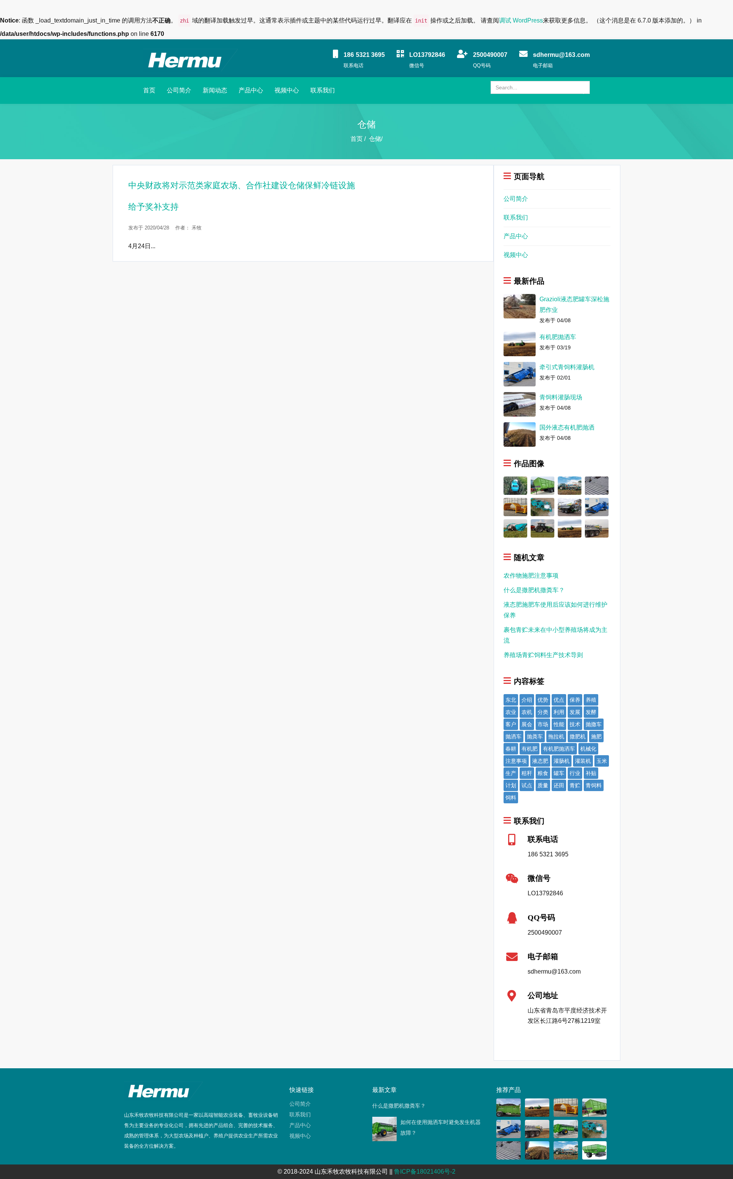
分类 (543, 712)
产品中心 (251, 90)
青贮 (575, 785)
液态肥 (540, 761)
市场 (543, 724)
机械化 (588, 749)
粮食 (543, 773)
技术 (575, 724)
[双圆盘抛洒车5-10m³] (594, 1150)
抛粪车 (535, 736)
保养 (575, 700)
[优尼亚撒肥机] (542, 528)
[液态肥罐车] (569, 485)
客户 (510, 724)
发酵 (591, 712)
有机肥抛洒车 (557, 337)
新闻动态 (215, 90)
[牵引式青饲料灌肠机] (597, 506)
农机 (526, 712)
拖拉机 (556, 736)
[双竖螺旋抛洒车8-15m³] (566, 1129)
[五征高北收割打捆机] (515, 485)
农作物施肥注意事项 (531, 575)
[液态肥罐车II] (569, 506)
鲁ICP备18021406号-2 (424, 1171)
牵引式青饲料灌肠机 (566, 367)
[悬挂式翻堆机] (515, 506)
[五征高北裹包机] (542, 506)
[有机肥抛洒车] (569, 528)
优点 (559, 700)
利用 (559, 712)
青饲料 (594, 785)
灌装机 (583, 761)
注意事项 (516, 761)
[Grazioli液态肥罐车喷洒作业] (597, 528)
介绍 (526, 700)
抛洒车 (513, 736)
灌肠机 (562, 761)
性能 (559, 724)
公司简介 (179, 90)
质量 (543, 785)
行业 (575, 773)
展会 (526, 724)
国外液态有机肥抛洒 (566, 427)
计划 (510, 785)
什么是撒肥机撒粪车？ (534, 590)
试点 (526, 785)
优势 (543, 700)
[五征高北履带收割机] (515, 528)
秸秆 (526, 773)
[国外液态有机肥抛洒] (537, 1150)
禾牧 (197, 228)
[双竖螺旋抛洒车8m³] (508, 1107)
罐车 (559, 773)
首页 (149, 90)
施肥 (596, 736)
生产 (510, 773)
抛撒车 (594, 724)
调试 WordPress (521, 20)
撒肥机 (578, 736)
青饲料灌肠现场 (560, 397)
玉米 (601, 761)
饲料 (510, 798)
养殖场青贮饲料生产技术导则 (543, 655)
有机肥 (529, 749)
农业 (510, 712)
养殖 (591, 700)
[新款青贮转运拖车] (542, 485)
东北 (510, 700)
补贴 (591, 773)
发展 (575, 712)
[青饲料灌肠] (597, 485)
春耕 (510, 749)
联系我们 (322, 90)
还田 (559, 785)
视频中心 (286, 90)
